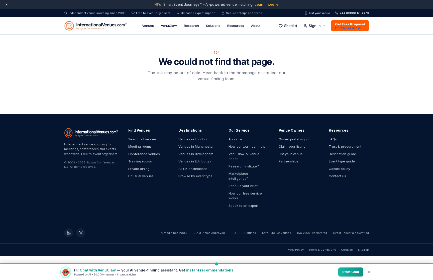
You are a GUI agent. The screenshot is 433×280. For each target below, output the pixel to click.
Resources (235, 26)
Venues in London (192, 139)
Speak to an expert (243, 206)
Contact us (337, 176)
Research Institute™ (244, 166)
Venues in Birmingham (195, 154)
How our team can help (247, 146)
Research (191, 26)
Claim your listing (292, 146)
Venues (148, 26)
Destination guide (342, 154)
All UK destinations (192, 169)
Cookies (347, 249)
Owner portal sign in (294, 139)
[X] (80, 232)
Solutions (213, 26)
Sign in (315, 26)
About (255, 26)
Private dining (139, 169)
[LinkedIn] (68, 232)
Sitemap (363, 249)
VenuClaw (169, 26)
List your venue (319, 13)
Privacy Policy (294, 249)
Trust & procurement (345, 146)
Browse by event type (195, 176)
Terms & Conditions (322, 249)
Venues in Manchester (196, 146)
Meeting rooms (140, 146)
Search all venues (142, 139)
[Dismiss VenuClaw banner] (369, 272)
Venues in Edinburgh (194, 161)
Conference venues (144, 154)
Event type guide (342, 161)
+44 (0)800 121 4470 (354, 13)
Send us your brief (243, 186)
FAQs (333, 139)
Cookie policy (339, 169)
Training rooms (140, 161)
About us (236, 139)
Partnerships (288, 161)
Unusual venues (141, 176)
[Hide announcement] (6, 4)
